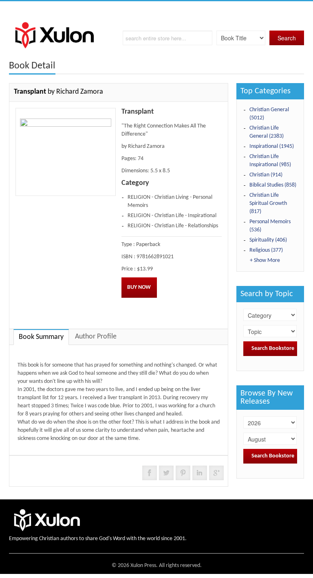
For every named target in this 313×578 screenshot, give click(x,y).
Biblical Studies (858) (272, 185)
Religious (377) (266, 250)
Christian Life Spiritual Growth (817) (268, 203)
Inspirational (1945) (271, 146)
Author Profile (96, 337)
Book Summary (41, 337)
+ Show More (265, 260)
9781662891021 (155, 257)
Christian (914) (265, 175)
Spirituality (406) (268, 240)
